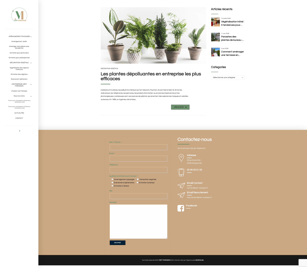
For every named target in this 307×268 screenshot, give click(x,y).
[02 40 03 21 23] (181, 173)
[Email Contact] (181, 186)
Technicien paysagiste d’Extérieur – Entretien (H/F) (19, 101)
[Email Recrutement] (181, 195)
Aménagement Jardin (19, 41)
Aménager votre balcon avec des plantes (19, 47)
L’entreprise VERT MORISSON (19, 85)
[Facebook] (180, 208)
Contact (19, 118)
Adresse (191, 155)
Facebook (191, 205)
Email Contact (195, 183)
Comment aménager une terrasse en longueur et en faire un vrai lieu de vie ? (232, 53)
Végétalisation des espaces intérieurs (19, 68)
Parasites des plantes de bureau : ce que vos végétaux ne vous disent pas (232, 38)
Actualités (19, 113)
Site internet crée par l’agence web (187, 260)
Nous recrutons (19, 96)
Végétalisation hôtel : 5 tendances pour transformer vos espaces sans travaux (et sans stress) (232, 23)
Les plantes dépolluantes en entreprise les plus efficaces (151, 76)
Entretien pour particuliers (19, 53)
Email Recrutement (197, 192)
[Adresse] (181, 158)
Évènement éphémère (19, 79)
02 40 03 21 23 (194, 170)
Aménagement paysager (19, 36)
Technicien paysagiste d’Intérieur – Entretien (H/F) (19, 107)
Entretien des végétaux (19, 74)
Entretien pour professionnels (19, 58)
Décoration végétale (19, 62)
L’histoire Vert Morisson (19, 91)
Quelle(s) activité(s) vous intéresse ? (123, 176)
